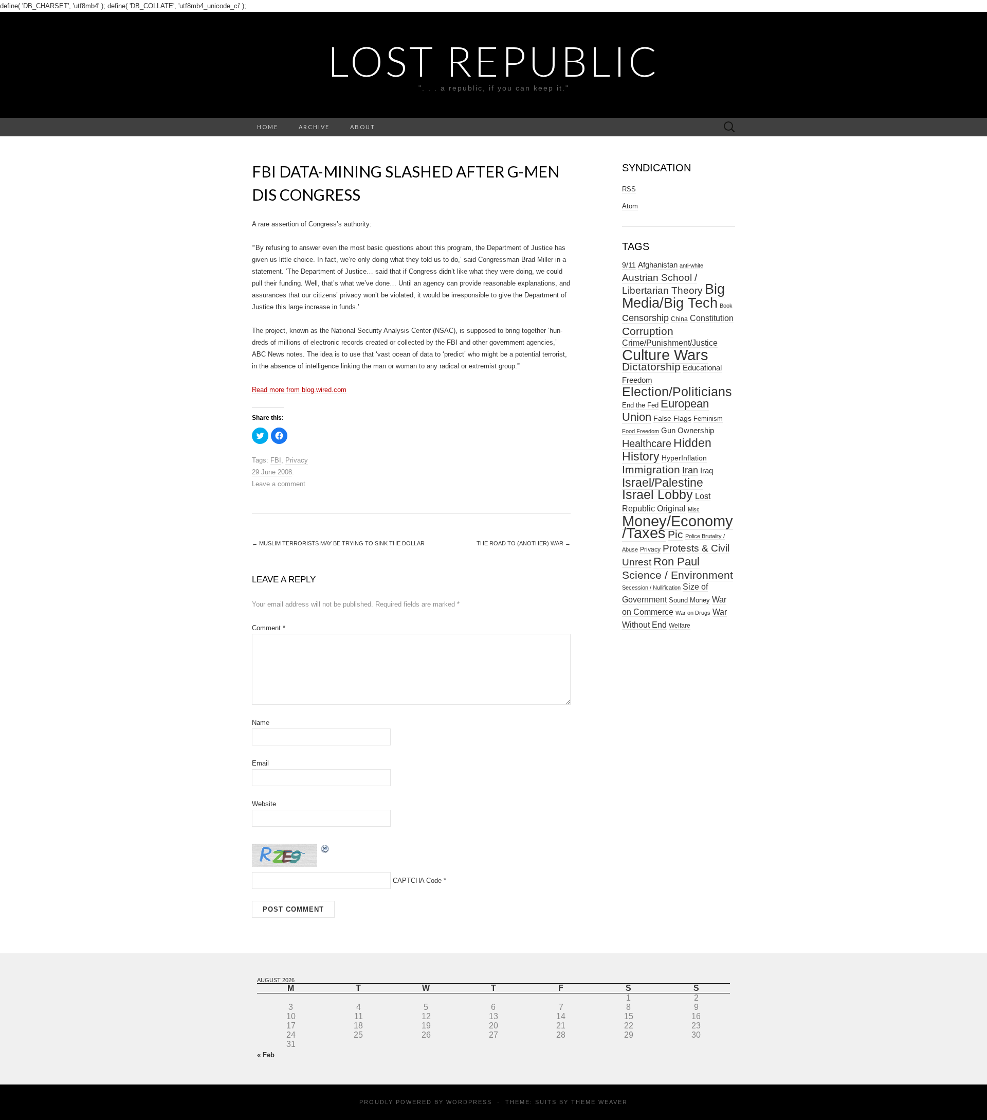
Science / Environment (677, 575)
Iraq (706, 470)
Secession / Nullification (651, 587)
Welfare (679, 625)
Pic (675, 534)
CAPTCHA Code (417, 880)
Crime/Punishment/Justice (670, 343)
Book (726, 306)
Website (264, 804)
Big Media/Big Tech (673, 296)
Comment (268, 628)
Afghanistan (658, 265)
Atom (630, 206)
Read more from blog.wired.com (299, 390)
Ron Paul (676, 561)
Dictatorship (651, 366)
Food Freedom (640, 431)
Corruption (647, 331)
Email (260, 763)
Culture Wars (665, 354)
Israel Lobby (657, 494)
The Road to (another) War (524, 543)
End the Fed (640, 405)
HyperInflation (684, 458)
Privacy (296, 460)
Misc (694, 509)
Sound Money (689, 600)
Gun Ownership (687, 430)
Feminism (708, 418)
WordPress (469, 1102)
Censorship (645, 317)
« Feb (266, 1055)
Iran (690, 470)
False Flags (672, 418)
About (362, 126)
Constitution (712, 318)
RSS (629, 189)
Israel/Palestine (662, 482)
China (679, 319)
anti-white (691, 265)
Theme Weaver (599, 1102)
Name (260, 722)
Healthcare (646, 443)
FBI (275, 460)
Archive (314, 126)
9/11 (629, 265)
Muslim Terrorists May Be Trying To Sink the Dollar (338, 543)
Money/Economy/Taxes (677, 527)
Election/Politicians (677, 391)
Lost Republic (494, 60)
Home (267, 126)
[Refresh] (325, 848)
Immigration (651, 470)
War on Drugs (692, 613)
